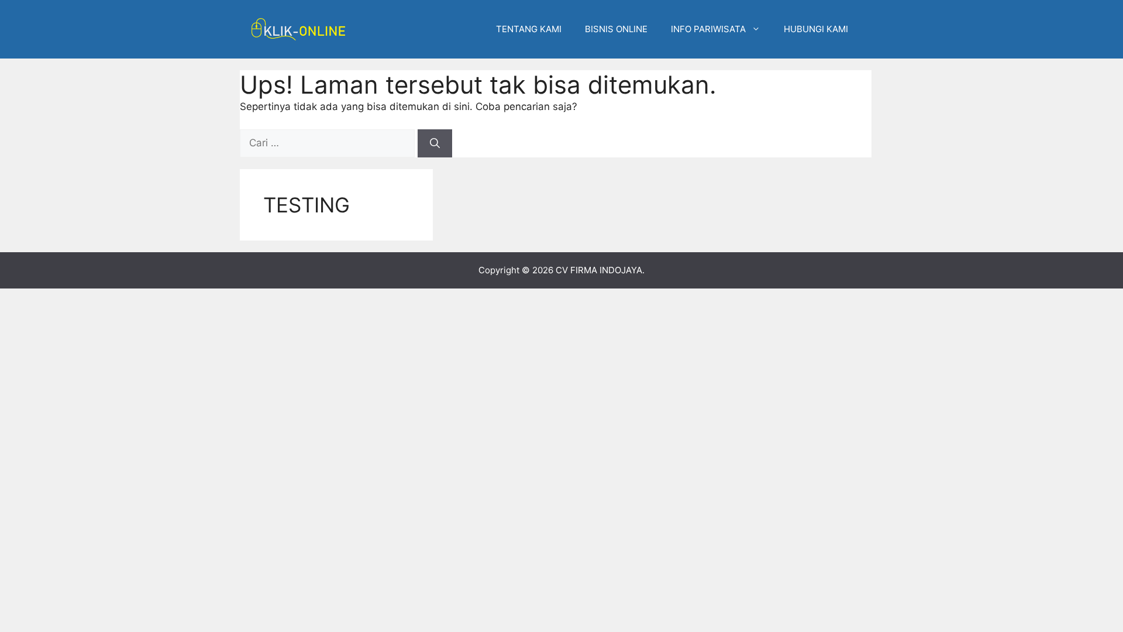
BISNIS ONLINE (616, 29)
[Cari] (435, 143)
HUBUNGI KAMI (816, 29)
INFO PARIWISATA (708, 29)
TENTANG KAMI (529, 29)
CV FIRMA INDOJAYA (599, 270)
